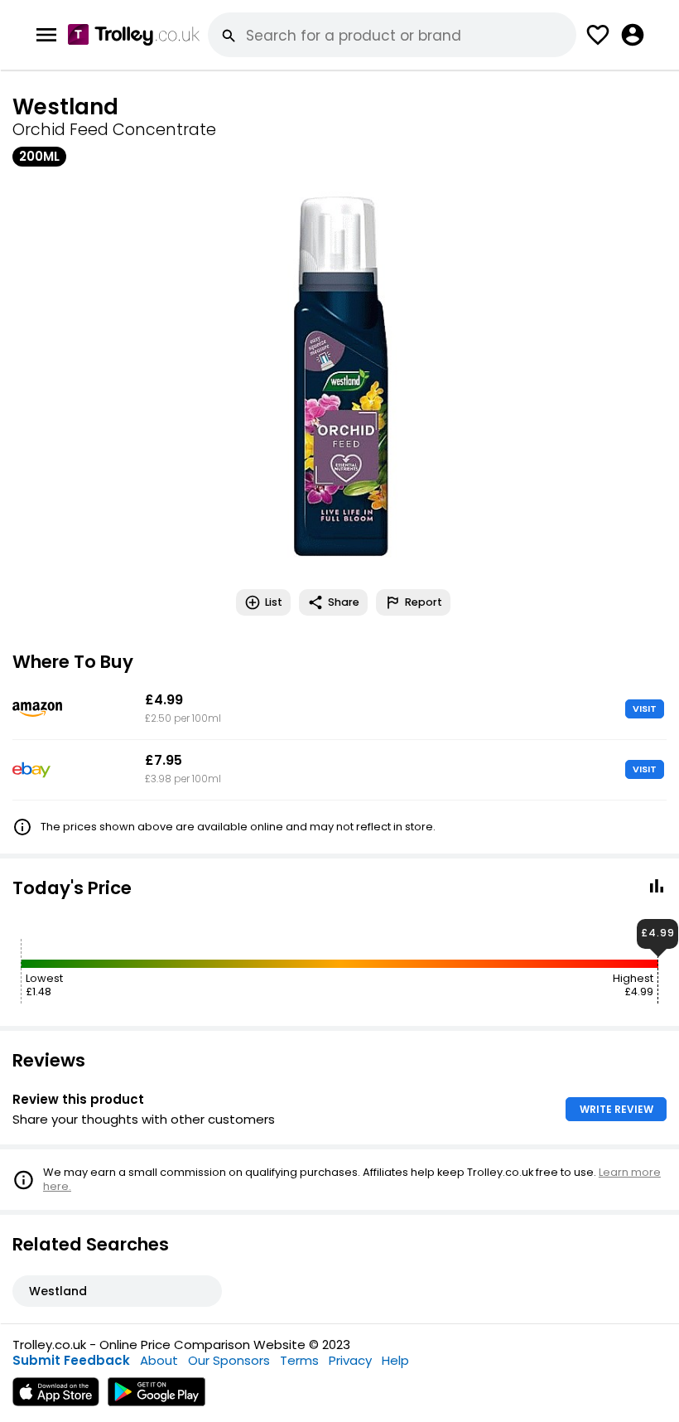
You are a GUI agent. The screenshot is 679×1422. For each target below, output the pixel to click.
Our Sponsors (229, 1360)
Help (395, 1360)
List (273, 602)
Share (343, 602)
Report (423, 602)
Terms (299, 1360)
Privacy (350, 1360)
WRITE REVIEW (616, 1109)
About (159, 1360)
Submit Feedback (71, 1360)
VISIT (645, 708)
